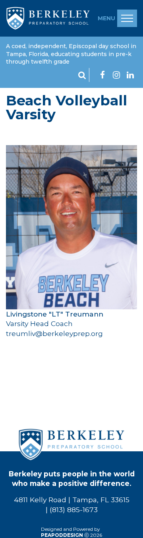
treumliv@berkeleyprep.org (54, 333)
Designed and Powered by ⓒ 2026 (71, 532)
